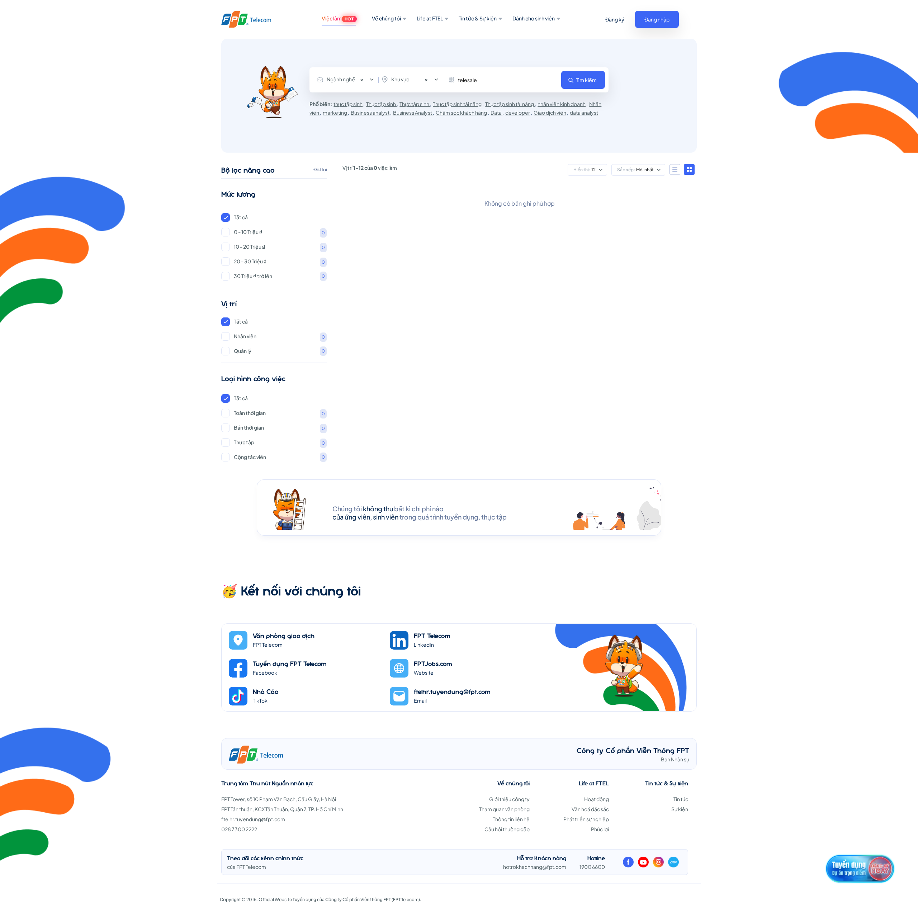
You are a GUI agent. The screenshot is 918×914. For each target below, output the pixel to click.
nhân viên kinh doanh (562, 104)
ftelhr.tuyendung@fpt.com (452, 691)
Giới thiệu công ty (509, 799)
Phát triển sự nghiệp (586, 819)
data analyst (584, 112)
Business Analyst (413, 112)
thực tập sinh (348, 104)
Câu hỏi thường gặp (507, 829)
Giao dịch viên (550, 112)
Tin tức (680, 799)
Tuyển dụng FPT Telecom (290, 663)
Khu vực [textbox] (409, 79)
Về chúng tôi (386, 18)
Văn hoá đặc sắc (590, 809)
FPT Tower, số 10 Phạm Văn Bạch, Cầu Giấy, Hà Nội (278, 799)
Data (496, 112)
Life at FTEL (430, 18)
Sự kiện (679, 809)
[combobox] (347, 80)
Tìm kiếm (586, 80)
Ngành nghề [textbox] (345, 79)
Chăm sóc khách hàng (461, 112)
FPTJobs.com (433, 663)
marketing (335, 112)
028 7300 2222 (239, 829)
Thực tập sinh (381, 104)
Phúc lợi (600, 829)
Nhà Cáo (265, 691)
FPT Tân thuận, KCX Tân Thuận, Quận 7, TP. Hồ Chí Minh (282, 809)
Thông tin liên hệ (511, 819)
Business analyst (370, 112)
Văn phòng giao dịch (283, 635)
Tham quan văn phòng (504, 809)
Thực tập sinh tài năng (457, 104)
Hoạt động (596, 799)
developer (517, 112)
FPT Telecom (432, 635)
